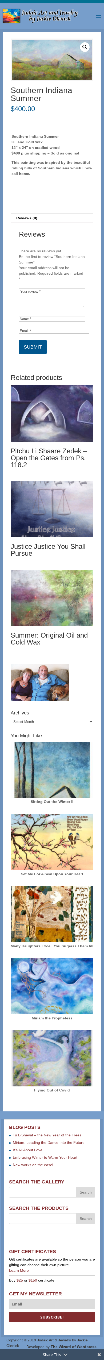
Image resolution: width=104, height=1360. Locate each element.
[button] (85, 47)
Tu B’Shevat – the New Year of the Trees (47, 1135)
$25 (20, 1280)
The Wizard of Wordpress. (74, 1347)
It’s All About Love (27, 1150)
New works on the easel (33, 1165)
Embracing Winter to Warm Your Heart (45, 1157)
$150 (33, 1280)
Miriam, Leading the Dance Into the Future (49, 1142)
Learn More (19, 1270)
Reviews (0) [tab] (26, 218)
